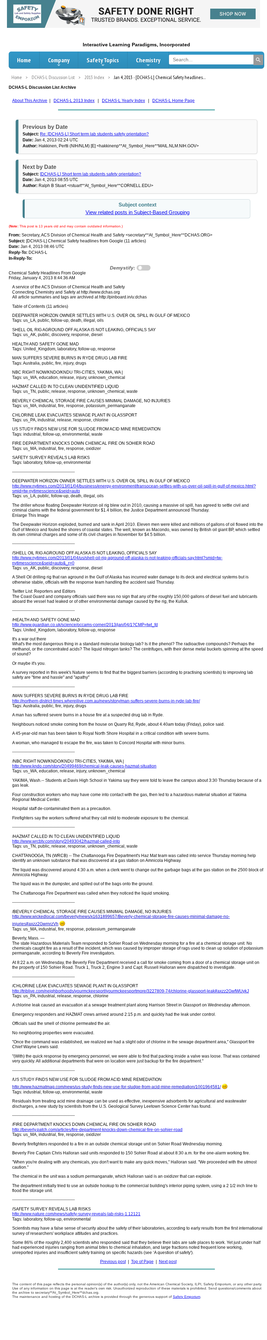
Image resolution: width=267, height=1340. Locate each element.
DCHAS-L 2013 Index (74, 100)
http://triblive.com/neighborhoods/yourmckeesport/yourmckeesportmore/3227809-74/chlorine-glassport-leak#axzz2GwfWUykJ (130, 991)
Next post (168, 1261)
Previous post (113, 1261)
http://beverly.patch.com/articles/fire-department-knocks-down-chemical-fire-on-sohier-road (97, 1129)
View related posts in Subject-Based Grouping (137, 212)
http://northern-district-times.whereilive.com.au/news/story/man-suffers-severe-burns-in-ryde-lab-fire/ (106, 701)
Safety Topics (103, 60)
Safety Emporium (186, 1297)
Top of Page (142, 1261)
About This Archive (29, 100)
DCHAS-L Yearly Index (123, 100)
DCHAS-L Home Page (173, 100)
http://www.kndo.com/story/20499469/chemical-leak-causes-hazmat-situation (84, 766)
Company (59, 60)
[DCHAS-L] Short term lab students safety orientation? (90, 174)
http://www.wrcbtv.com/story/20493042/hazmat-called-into (66, 841)
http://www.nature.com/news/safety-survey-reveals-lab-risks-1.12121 (76, 1214)
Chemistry (148, 60)
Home (24, 60)
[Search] (258, 60)
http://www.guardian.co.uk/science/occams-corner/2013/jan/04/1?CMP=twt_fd (85, 624)
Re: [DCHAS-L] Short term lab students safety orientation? (94, 134)
